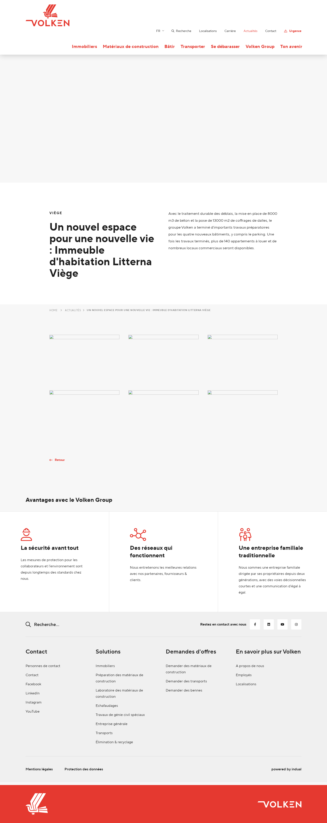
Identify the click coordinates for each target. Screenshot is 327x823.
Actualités (73, 310)
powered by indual (286, 769)
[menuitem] (177, 31)
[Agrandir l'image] (84, 358)
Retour (60, 460)
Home (53, 310)
